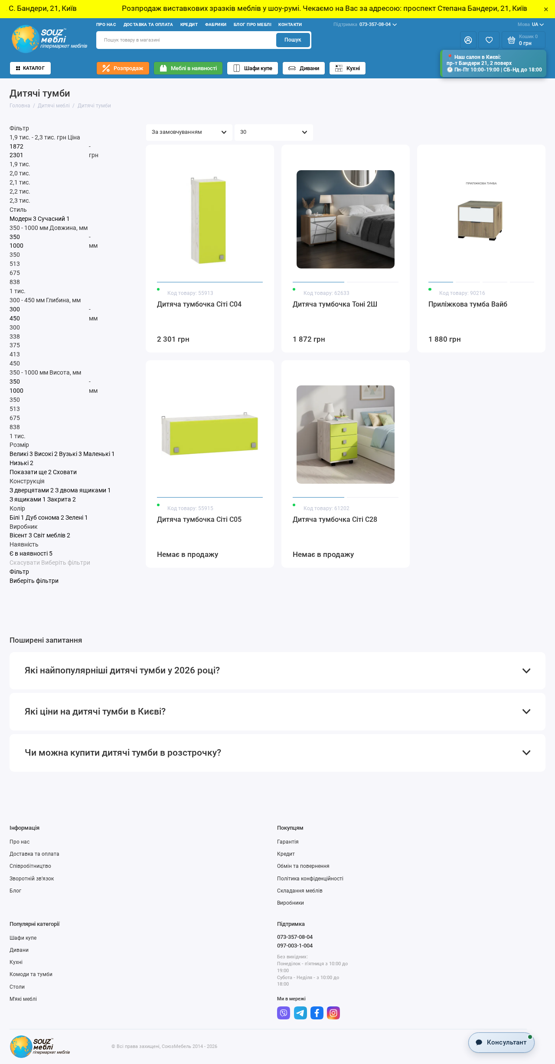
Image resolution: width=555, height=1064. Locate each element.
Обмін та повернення (303, 866)
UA (528, 24)
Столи (17, 987)
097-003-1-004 (295, 945)
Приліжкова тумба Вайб (467, 304)
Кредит (189, 24)
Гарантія (288, 842)
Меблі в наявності (194, 68)
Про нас (106, 24)
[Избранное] (489, 40)
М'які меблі (23, 999)
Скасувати (25, 562)
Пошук (292, 40)
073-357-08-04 (362, 24)
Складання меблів (300, 891)
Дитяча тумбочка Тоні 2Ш (335, 304)
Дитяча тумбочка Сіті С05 (199, 519)
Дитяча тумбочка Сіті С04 (199, 304)
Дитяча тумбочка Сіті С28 (335, 519)
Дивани (309, 68)
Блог (15, 891)
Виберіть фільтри (65, 562)
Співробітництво (30, 866)
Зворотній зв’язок (32, 879)
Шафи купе (258, 68)
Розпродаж (129, 68)
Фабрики (216, 24)
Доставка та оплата (148, 24)
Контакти (290, 24)
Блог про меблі (252, 24)
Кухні (353, 68)
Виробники (290, 903)
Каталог (34, 68)
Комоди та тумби (31, 974)
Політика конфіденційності (310, 879)
